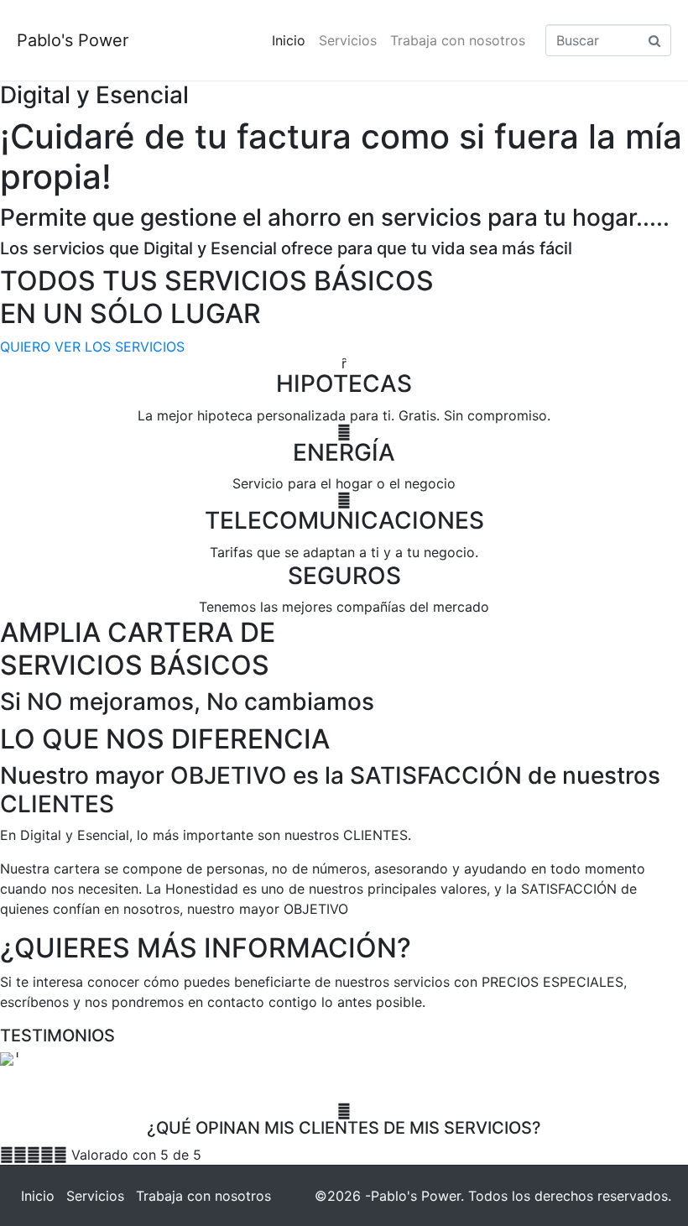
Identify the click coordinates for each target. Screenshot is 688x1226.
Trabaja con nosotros (457, 40)
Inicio (288, 40)
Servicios (348, 40)
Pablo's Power (72, 40)
